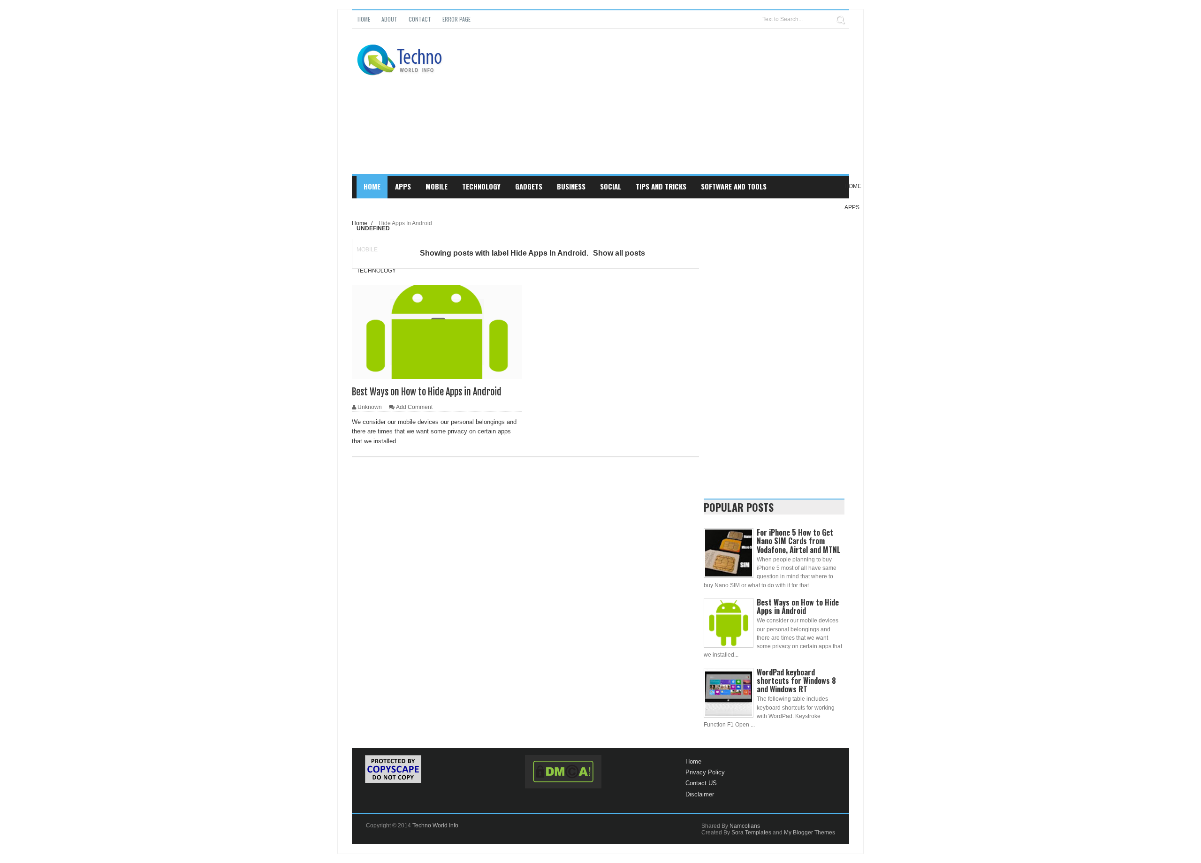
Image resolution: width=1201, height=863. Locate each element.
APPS (403, 186)
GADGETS (528, 186)
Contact (420, 19)
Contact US (701, 783)
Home (363, 19)
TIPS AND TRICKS (661, 186)
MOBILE (437, 186)
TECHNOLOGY (481, 186)
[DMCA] (563, 771)
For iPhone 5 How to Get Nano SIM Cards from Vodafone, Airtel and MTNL (799, 541)
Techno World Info (435, 825)
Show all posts (619, 253)
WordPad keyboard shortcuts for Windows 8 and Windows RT (796, 680)
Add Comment (414, 407)
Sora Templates (751, 832)
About (389, 19)
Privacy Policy (705, 772)
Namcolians (745, 826)
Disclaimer (699, 794)
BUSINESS (571, 186)
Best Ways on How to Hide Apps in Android (427, 392)
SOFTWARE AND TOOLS (734, 186)
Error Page (456, 19)
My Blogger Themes (809, 832)
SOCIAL (610, 186)
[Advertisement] (678, 108)
